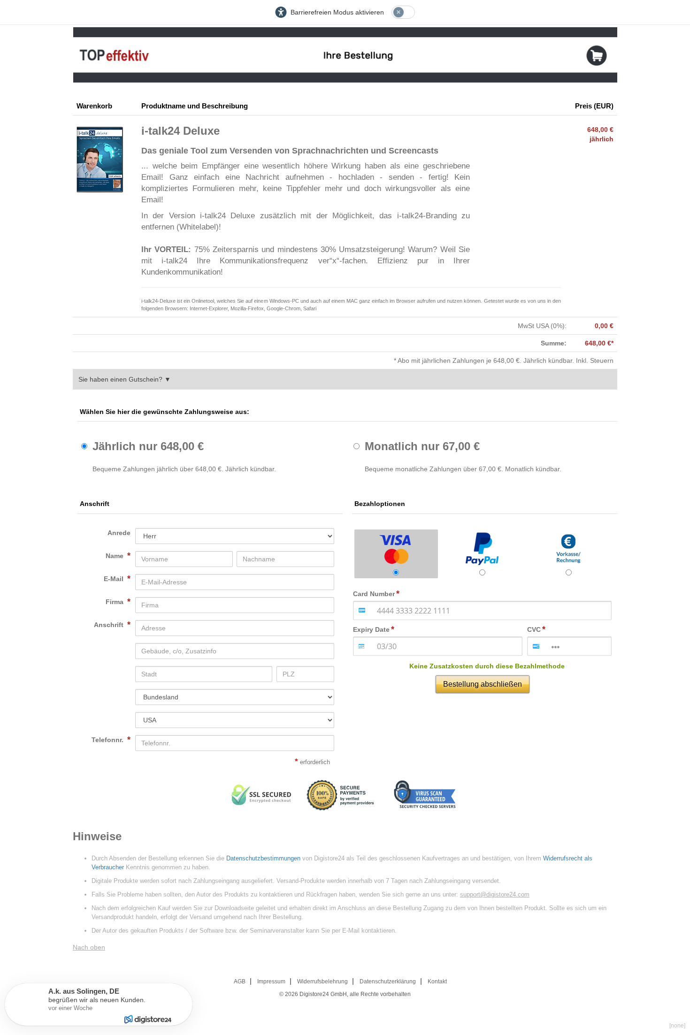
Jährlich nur (148, 446)
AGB (239, 981)
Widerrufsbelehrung (322, 981)
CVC (534, 629)
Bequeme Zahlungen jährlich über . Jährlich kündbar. (184, 469)
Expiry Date (371, 629)
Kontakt (437, 981)
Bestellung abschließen (482, 684)
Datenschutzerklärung (388, 981)
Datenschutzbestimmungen (263, 858)
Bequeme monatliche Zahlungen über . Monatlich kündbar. (463, 469)
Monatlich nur (422, 446)
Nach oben (89, 947)
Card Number (374, 594)
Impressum (271, 981)
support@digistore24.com (494, 894)
